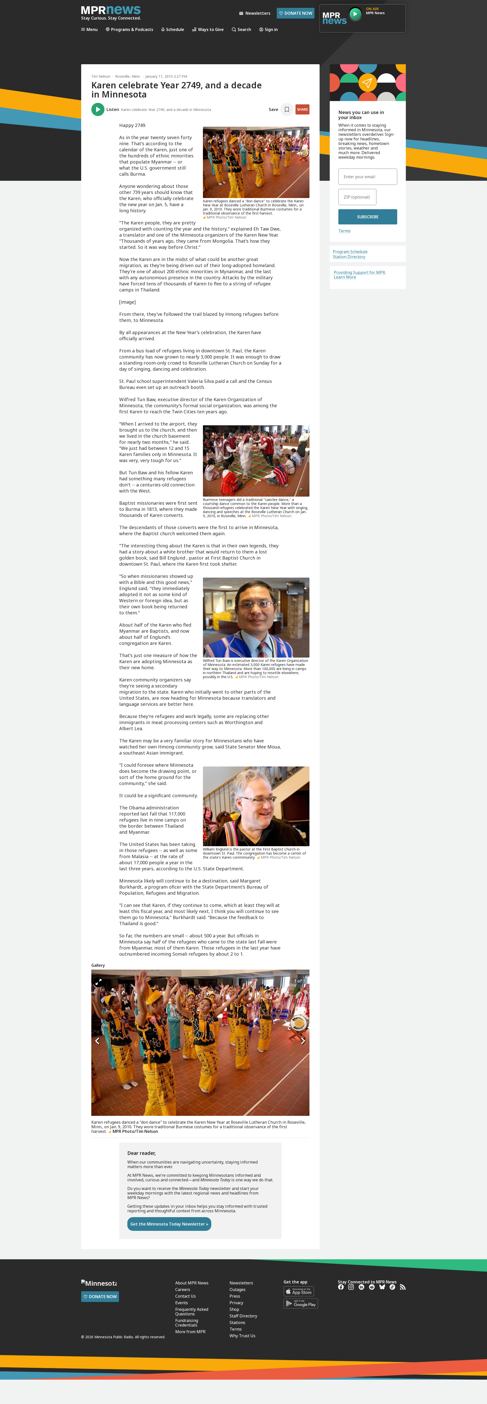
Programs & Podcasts (132, 29)
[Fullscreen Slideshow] (98, 982)
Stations (237, 1322)
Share (302, 109)
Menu (92, 29)
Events (181, 1302)
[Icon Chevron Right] (303, 1041)
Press (235, 1296)
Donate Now (295, 13)
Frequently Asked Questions (191, 1312)
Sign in (271, 29)
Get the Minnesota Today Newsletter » (169, 1224)
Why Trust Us (242, 1335)
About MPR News (191, 1283)
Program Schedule (350, 251)
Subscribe (367, 217)
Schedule (175, 29)
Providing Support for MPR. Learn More (360, 275)
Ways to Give (211, 29)
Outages (238, 1289)
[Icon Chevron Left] (97, 1041)
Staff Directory (243, 1316)
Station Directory (349, 256)
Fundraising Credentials (186, 1323)
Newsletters (241, 1283)
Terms (344, 231)
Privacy (236, 1302)
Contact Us (185, 1296)
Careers (182, 1289)
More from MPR (190, 1331)
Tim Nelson (100, 76)
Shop (234, 1309)
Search (244, 29)
